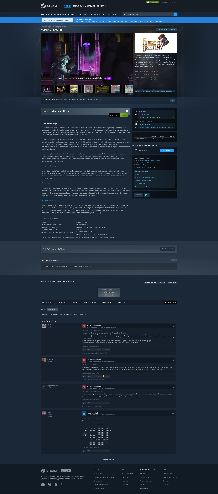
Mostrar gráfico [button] (169, 302)
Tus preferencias (172, 283)
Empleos (125, 477)
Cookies (142, 485)
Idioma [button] (75, 302)
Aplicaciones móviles (170, 477)
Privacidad (143, 473)
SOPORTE (101, 6)
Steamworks (98, 481)
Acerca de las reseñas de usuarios (154, 283)
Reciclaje (125, 485)
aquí (80, 266)
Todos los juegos (46, 27)
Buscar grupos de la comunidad (145, 187)
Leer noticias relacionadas (143, 181)
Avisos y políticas (146, 481)
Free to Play (150, 160)
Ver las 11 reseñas (108, 460)
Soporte (165, 481)
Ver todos (173, 259)
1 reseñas (49, 361)
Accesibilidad (144, 477)
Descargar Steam (168, 473)
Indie (156, 160)
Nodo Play (154, 78)
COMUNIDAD (78, 6)
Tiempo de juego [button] (107, 302)
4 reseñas (49, 327)
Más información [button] (167, 150)
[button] (45, 14)
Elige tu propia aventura (158, 91)
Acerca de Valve (127, 473)
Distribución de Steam (101, 485)
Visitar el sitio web (141, 171)
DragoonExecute (52, 386)
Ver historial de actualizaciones (145, 177)
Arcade (148, 91)
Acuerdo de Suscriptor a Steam (104, 477)
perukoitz (50, 359)
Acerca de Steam (99, 473)
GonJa (49, 412)
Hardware (125, 481)
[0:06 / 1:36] (87, 59)
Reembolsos (144, 488)
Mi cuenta (166, 485)
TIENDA (67, 6)
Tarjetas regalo (99, 488)
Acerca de (90, 6)
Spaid (49, 325)
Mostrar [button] (120, 302)
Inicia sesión (46, 99)
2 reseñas (49, 388)
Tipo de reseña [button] (47, 302)
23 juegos (49, 414)
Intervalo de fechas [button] (89, 302)
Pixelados (169, 91)
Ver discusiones (140, 184)
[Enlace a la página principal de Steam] (49, 8)
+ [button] (173, 91)
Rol (54, 27)
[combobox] (148, 14)
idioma (172, 2)
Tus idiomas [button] (51, 309)
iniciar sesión (164, 2)
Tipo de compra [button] (62, 302)
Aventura (137, 91)
